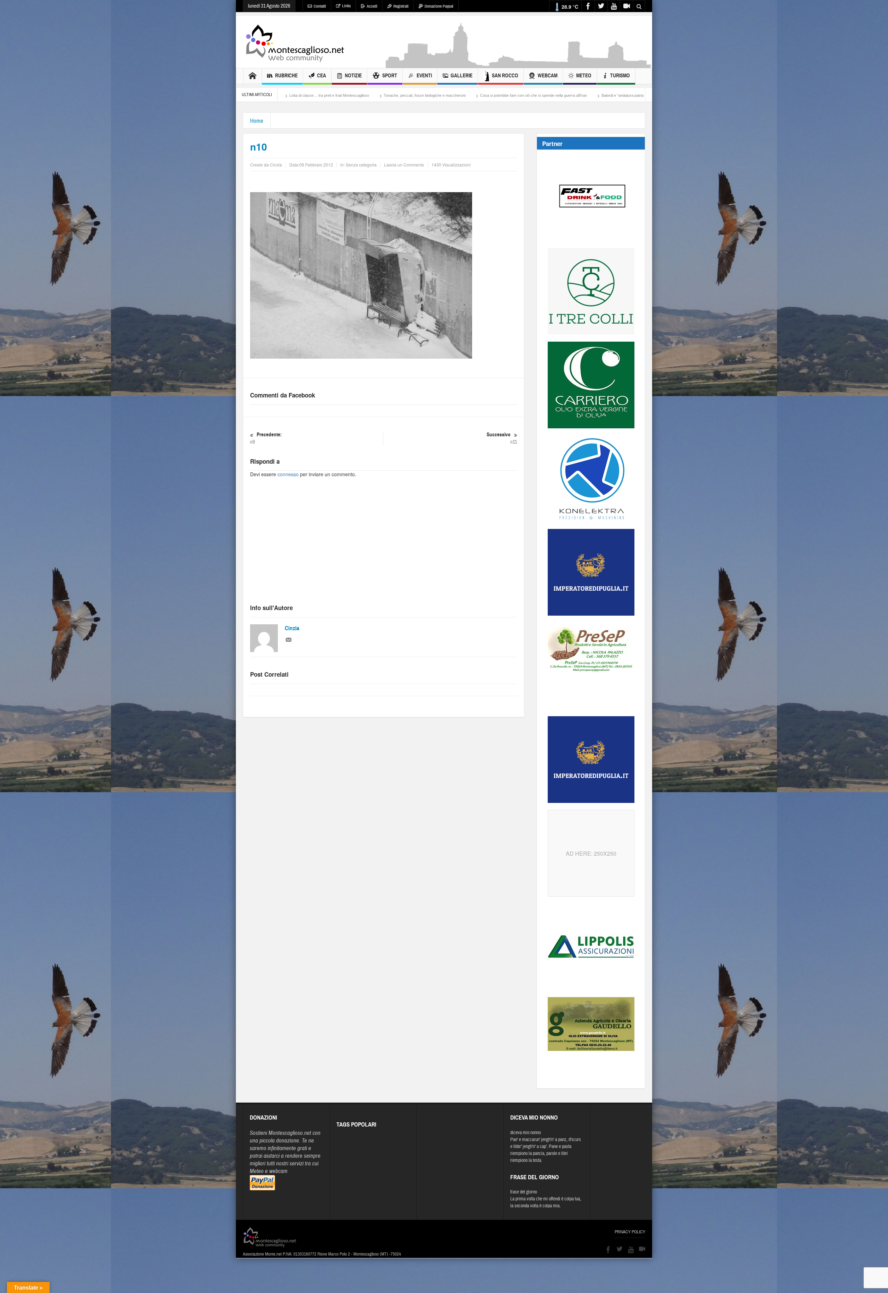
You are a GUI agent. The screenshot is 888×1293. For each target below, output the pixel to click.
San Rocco (505, 75)
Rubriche (286, 75)
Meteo (583, 75)
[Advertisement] (519, 64)
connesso (288, 474)
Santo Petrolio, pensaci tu (573, 95)
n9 (266, 438)
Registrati (401, 6)
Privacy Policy (630, 1232)
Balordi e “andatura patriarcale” (511, 95)
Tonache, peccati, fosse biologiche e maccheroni (308, 95)
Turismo (620, 75)
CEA (321, 75)
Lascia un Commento (404, 165)
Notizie (353, 75)
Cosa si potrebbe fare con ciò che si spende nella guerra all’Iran (417, 95)
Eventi (424, 75)
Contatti (320, 6)
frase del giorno (523, 1192)
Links (346, 5)
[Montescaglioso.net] (295, 41)
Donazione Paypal (439, 6)
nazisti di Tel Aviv (623, 95)
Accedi (372, 6)
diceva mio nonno (525, 1133)
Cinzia (292, 628)
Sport (389, 75)
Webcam (547, 75)
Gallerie (461, 75)
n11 (502, 438)
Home (256, 121)
